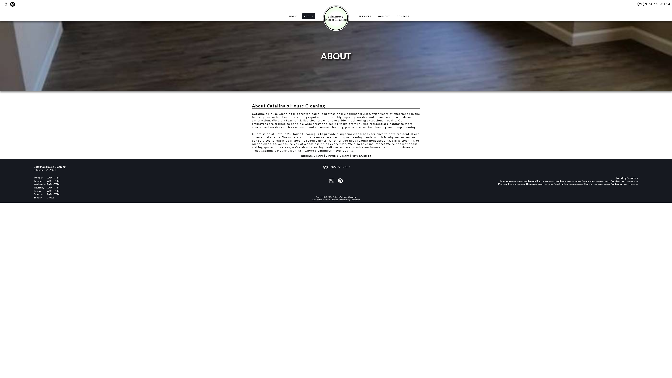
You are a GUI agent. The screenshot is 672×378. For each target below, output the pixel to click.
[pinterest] (12, 4)
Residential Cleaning (312, 155)
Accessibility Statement (349, 199)
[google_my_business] (4, 4)
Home (293, 16)
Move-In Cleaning (361, 155)
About (308, 16)
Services (365, 16)
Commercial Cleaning (337, 155)
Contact (403, 16)
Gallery (384, 16)
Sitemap (334, 199)
